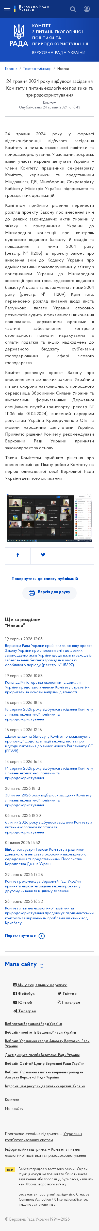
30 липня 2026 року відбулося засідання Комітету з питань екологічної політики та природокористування (48, 800)
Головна (11, 69)
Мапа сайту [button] (21, 964)
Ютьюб (24, 1003)
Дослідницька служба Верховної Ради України (42, 1055)
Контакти (12, 1100)
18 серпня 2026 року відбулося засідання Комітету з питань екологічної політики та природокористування (49, 714)
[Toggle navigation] (7, 9)
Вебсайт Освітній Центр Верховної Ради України (44, 1064)
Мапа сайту (14, 1109)
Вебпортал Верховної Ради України (33, 1024)
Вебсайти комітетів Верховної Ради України (40, 1033)
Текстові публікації (37, 69)
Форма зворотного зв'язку (46, 1184)
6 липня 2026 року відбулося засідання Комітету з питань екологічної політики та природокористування (48, 827)
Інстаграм (70, 1003)
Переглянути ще (20, 936)
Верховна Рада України (59, 53)
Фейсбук (26, 994)
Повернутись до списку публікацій (45, 579)
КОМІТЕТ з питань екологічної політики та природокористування (60, 35)
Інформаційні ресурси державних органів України (45, 1086)
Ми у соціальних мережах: (42, 985)
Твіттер (69, 994)
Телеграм (26, 1011)
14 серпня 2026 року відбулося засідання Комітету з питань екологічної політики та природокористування (49, 773)
